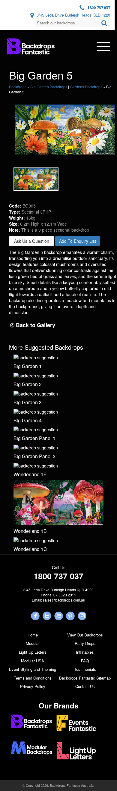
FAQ (85, 661)
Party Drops (85, 643)
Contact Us (85, 686)
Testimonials (85, 669)
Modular (33, 643)
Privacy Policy (32, 686)
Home (33, 635)
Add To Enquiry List (77, 241)
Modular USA (32, 661)
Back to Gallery (34, 325)
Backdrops (17, 86)
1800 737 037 (98, 7)
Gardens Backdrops (86, 86)
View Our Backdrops (85, 635)
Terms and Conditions (33, 678)
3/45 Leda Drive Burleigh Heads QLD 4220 (73, 15)
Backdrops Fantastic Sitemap (85, 678)
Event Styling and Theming (32, 669)
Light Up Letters (32, 652)
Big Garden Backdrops (48, 86)
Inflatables (85, 652)
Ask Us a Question (31, 241)
